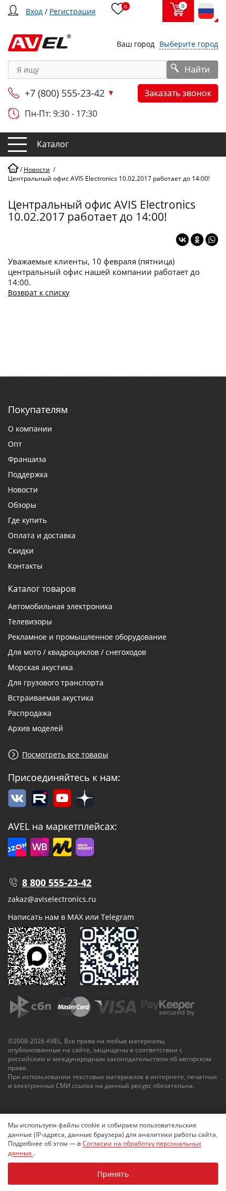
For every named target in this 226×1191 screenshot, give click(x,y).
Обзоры (22, 505)
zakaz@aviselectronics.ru (52, 899)
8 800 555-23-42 (56, 882)
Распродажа (30, 713)
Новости (23, 490)
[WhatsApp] (212, 239)
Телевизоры (30, 622)
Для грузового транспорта (56, 682)
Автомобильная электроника (60, 606)
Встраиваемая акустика (51, 698)
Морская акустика (40, 667)
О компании (30, 429)
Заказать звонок (178, 93)
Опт (15, 444)
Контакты (25, 566)
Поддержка (28, 474)
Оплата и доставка (42, 535)
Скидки (21, 551)
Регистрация (72, 11)
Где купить (27, 520)
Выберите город (188, 44)
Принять (113, 1174)
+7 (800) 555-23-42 (65, 93)
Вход (34, 11)
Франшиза (27, 459)
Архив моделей (35, 728)
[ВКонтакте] (182, 239)
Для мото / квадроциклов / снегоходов (77, 652)
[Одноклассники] (197, 239)
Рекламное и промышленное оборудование (87, 637)
